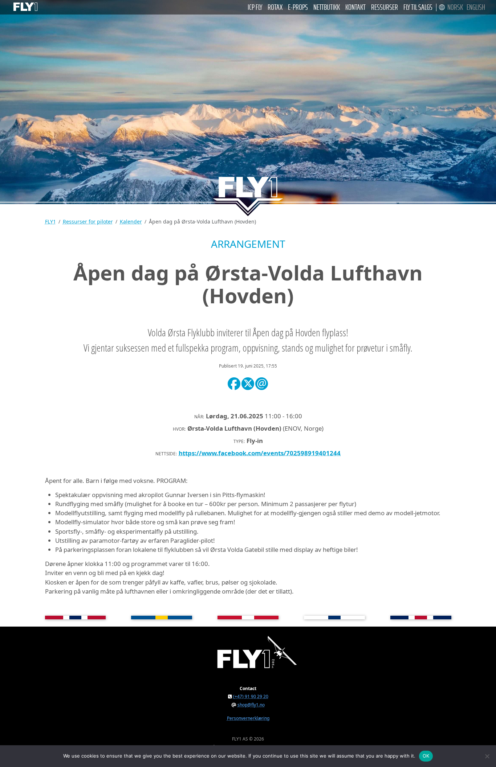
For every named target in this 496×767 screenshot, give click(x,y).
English (476, 7)
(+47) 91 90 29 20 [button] (250, 696)
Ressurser (384, 7)
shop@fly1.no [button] (251, 705)
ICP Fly (255, 7)
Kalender (131, 221)
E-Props (298, 7)
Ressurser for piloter (88, 221)
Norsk (455, 7)
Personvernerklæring (248, 718)
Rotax (275, 7)
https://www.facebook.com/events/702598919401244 (260, 453)
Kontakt (355, 7)
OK (426, 756)
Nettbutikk (326, 7)
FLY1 (50, 221)
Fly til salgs (417, 7)
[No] (487, 756)
